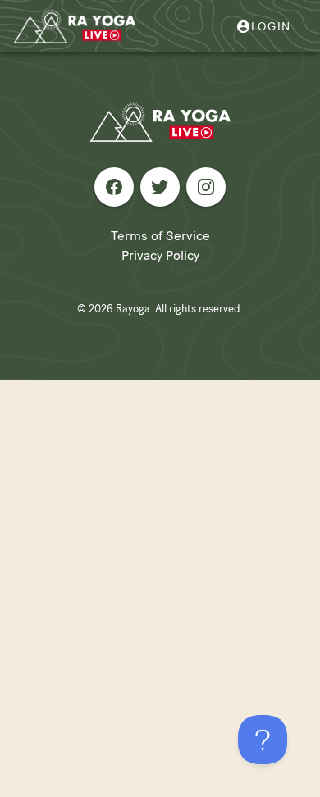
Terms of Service (160, 236)
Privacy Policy (160, 255)
